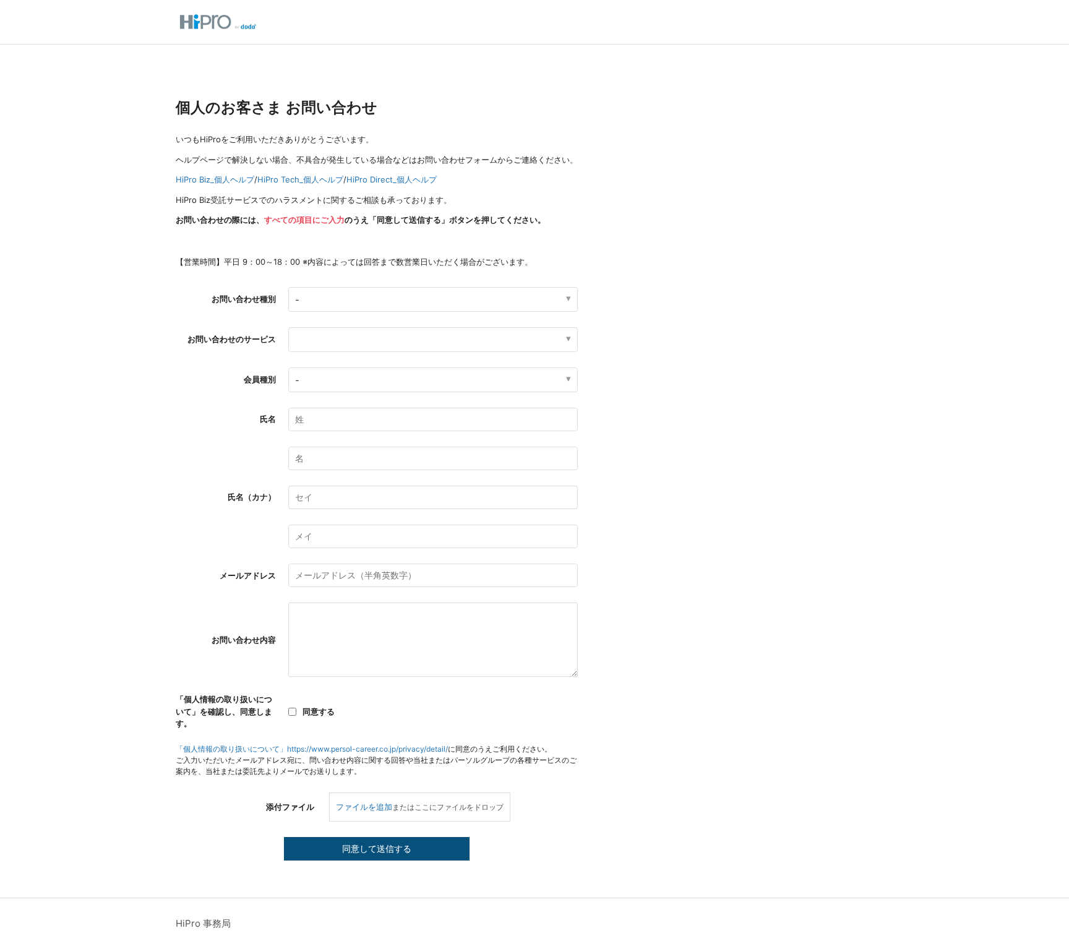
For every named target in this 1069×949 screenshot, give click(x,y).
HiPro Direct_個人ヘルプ (391, 179)
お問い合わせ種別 (244, 299)
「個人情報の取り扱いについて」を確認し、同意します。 (224, 711)
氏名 (268, 419)
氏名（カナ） (252, 497)
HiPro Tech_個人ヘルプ (300, 179)
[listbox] (433, 339)
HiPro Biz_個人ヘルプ (215, 179)
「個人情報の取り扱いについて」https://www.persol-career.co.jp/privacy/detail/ (312, 749)
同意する (319, 711)
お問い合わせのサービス (231, 339)
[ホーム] (218, 22)
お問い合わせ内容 (244, 640)
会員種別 (260, 379)
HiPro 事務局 (203, 923)
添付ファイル (290, 807)
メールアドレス (248, 575)
